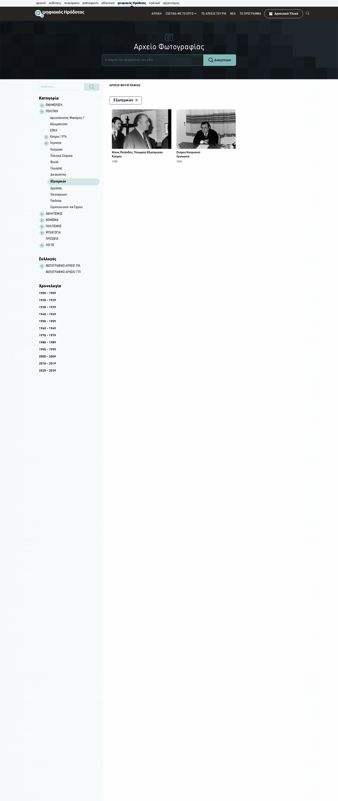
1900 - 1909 (47, 293)
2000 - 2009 (47, 356)
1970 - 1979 (47, 335)
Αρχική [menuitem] (157, 13)
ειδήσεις (55, 3)
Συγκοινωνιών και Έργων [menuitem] (66, 207)
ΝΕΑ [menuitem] (233, 13)
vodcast (154, 3)
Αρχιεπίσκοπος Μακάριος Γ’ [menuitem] (67, 118)
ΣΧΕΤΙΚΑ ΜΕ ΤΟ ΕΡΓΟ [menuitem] (180, 13)
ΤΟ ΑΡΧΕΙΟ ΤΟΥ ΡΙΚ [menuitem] (214, 13)
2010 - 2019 (47, 363)
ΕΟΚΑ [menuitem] (53, 130)
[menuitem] (307, 13)
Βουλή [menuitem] (54, 162)
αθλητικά (108, 3)
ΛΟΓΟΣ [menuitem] (50, 245)
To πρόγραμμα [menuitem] (250, 13)
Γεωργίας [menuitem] (56, 168)
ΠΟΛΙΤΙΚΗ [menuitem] (52, 111)
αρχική (41, 3)
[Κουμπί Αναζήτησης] (92, 87)
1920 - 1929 (47, 300)
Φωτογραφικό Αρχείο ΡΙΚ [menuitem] (63, 266)
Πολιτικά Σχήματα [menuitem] (61, 156)
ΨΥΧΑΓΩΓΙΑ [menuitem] (53, 232)
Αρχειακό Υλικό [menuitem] (286, 13)
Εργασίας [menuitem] (56, 188)
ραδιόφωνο (90, 3)
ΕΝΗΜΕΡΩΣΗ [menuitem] (54, 105)
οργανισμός (171, 3)
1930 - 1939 (47, 307)
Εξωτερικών (123, 100)
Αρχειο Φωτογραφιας (124, 85)
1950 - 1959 (47, 321)
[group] (71, 162)
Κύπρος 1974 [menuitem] (58, 137)
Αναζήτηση (222, 60)
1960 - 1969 (47, 328)
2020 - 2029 (47, 370)
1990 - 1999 (47, 349)
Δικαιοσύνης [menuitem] (58, 175)
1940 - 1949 (47, 314)
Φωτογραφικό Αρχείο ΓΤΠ (63, 272)
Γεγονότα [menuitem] (55, 143)
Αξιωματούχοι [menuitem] (58, 124)
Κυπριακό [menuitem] (56, 150)
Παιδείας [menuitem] (56, 201)
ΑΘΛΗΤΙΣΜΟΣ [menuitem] (54, 214)
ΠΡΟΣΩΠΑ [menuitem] (52, 239)
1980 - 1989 (47, 342)
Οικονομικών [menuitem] (58, 195)
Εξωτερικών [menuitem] (58, 181)
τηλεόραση (72, 3)
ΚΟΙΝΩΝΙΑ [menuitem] (52, 220)
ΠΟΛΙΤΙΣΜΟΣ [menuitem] (53, 226)
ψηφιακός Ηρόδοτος (132, 3)
